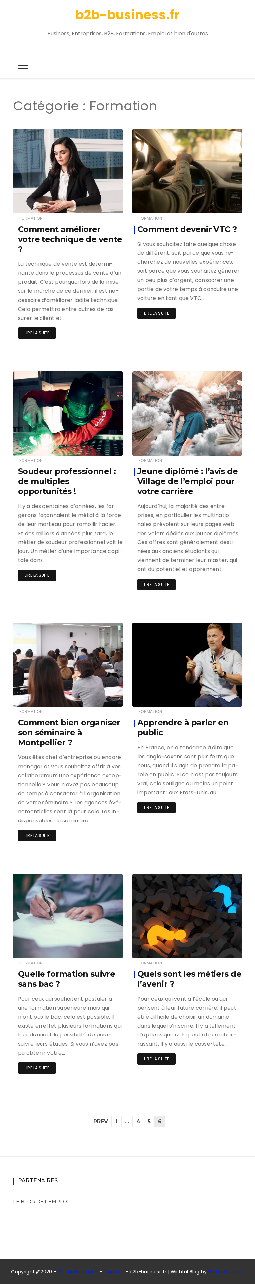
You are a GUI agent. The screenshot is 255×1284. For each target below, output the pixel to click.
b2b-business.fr (127, 15)
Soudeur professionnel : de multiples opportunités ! (67, 481)
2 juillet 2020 (221, 697)
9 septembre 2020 (96, 446)
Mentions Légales (78, 1271)
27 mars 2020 (220, 948)
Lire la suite (37, 333)
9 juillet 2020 (221, 446)
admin (40, 204)
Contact (114, 1271)
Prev (100, 1121)
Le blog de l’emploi (41, 1202)
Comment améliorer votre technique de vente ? (70, 239)
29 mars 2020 (100, 948)
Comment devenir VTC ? (187, 229)
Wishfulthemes (226, 1271)
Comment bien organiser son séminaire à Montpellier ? (69, 732)
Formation (30, 218)
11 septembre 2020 (215, 203)
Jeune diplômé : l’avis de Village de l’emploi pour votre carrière (187, 481)
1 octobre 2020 (99, 203)
